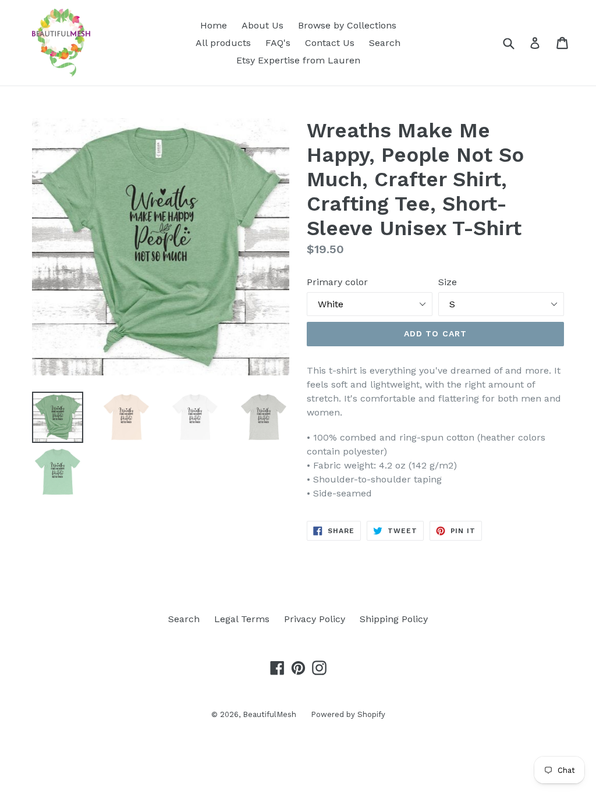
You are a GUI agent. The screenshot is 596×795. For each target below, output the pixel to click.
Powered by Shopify (348, 714)
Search (384, 42)
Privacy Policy (314, 618)
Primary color (337, 282)
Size (447, 282)
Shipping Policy (394, 618)
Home (213, 25)
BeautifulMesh (269, 714)
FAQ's (277, 42)
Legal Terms (241, 618)
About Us (262, 25)
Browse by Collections (347, 25)
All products (223, 42)
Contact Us (329, 42)
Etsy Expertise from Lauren (298, 60)
